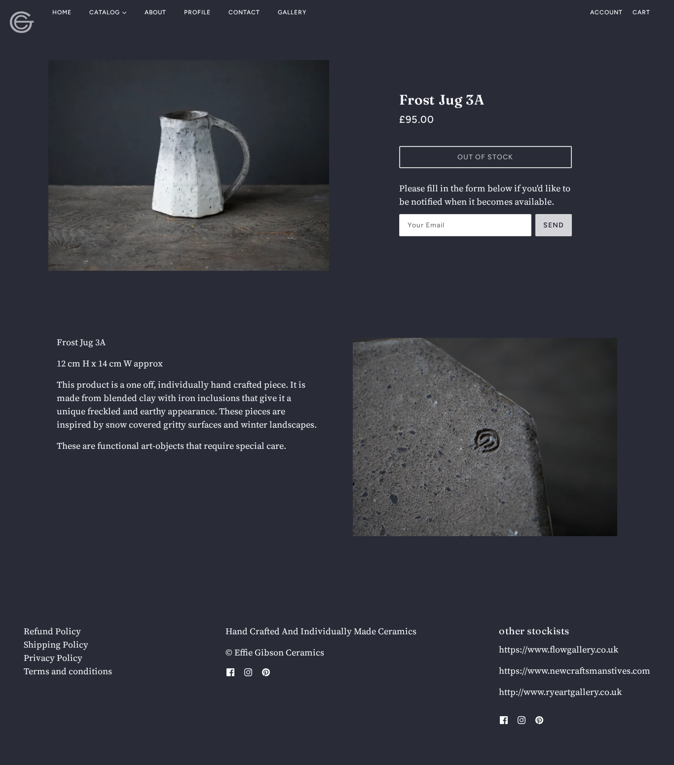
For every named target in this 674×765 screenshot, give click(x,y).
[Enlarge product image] (188, 165)
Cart (641, 12)
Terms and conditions (68, 671)
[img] (230, 671)
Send (553, 225)
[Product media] (485, 437)
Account (606, 12)
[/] (22, 22)
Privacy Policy (53, 658)
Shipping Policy (56, 644)
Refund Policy (52, 631)
